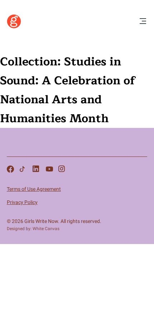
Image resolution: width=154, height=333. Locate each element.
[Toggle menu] (143, 21)
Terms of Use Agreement (34, 189)
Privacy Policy (22, 202)
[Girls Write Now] (14, 26)
